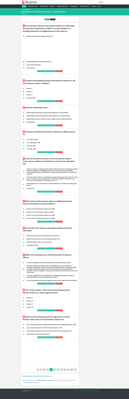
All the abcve (31, 68)
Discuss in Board (50, 71)
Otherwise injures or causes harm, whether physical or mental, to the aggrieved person (52, 184)
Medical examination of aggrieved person (40, 36)
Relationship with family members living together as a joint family (47, 112)
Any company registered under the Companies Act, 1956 (44, 328)
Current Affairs (44, 6)
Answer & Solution (42, 71)
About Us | (76, 390)
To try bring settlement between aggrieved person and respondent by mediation (52, 280)
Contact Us (97, 390)
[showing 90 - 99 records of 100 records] (37, 369)
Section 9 (29, 298)
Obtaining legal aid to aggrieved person (39, 61)
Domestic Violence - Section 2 (32, 382)
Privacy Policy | (91, 390)
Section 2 (53, 19)
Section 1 (47, 19)
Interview (94, 6)
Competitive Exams (32, 6)
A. (23, 36)
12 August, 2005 (32, 139)
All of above (30, 188)
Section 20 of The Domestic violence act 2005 (41, 218)
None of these (31, 98)
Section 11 (30, 304)
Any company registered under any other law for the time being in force (49, 331)
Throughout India (32, 245)
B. (23, 61)
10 (71, 370)
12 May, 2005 (31, 149)
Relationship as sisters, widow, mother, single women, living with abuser (49, 119)
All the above (31, 122)
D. (23, 68)
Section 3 (29, 91)
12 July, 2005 (31, 146)
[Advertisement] (50, 48)
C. (23, 65)
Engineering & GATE (62, 6)
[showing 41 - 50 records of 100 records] (75, 369)
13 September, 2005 (33, 143)
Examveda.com (33, 390)
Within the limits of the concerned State (39, 242)
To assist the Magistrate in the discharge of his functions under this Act (49, 262)
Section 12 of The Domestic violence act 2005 (41, 209)
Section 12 (30, 307)
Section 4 (29, 95)
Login (101, 2)
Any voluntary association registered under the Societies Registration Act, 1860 (51, 324)
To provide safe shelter (34, 65)
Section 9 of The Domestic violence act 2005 (40, 212)
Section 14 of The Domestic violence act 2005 (41, 215)
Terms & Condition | (83, 390)
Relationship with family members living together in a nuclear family (48, 116)
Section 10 (30, 301)
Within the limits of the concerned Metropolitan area (43, 239)
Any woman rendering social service (38, 334)
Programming (73, 6)
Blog (99, 6)
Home (24, 6)
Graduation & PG (84, 6)
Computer (51, 6)
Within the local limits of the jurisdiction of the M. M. (43, 236)
